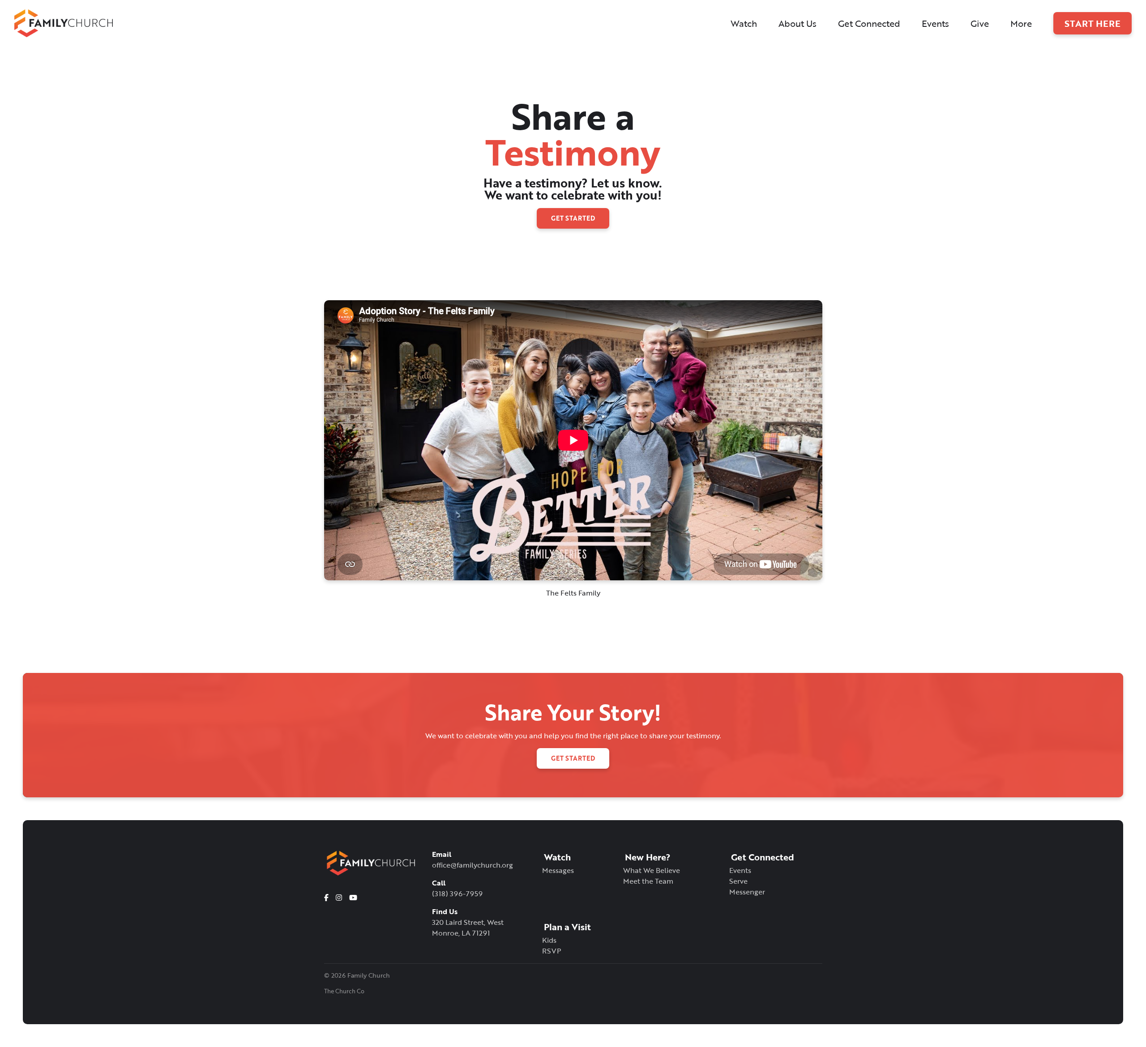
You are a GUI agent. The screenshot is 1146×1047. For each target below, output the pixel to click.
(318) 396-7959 (457, 893)
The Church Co (344, 991)
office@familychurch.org (472, 865)
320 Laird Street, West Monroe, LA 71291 (468, 927)
